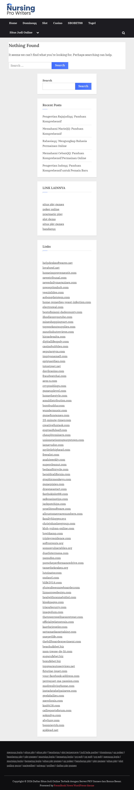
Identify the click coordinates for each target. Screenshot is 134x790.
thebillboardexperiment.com (62, 641)
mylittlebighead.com (56, 449)
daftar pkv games (67, 765)
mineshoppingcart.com (58, 321)
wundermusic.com (55, 410)
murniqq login (47, 756)
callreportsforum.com (57, 710)
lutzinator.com (52, 572)
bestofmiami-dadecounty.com (62, 312)
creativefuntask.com (56, 425)
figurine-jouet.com (55, 671)
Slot (44, 23)
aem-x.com (50, 380)
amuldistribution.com (57, 400)
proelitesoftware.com (57, 508)
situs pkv (29, 752)
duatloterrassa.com (55, 553)
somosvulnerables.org (57, 548)
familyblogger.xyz (54, 518)
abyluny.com (51, 720)
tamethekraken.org (55, 567)
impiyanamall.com (55, 356)
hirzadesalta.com (54, 336)
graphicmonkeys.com (57, 479)
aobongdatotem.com (56, 297)
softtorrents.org (53, 543)
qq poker (118, 752)
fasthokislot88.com (55, 494)
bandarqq (49, 229)
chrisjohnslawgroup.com (59, 523)
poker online (51, 209)
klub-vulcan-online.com (58, 528)
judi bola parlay (89, 752)
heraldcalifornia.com (56, 474)
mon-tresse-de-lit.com (57, 651)
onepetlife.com (52, 636)
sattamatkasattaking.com (59, 631)
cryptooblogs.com (54, 386)
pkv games (30, 756)
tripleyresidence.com (57, 538)
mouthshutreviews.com (58, 331)
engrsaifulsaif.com (55, 430)
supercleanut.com (54, 464)
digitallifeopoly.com (56, 341)
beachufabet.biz (53, 646)
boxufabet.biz (52, 661)
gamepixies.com (53, 484)
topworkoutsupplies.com (59, 326)
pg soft (79, 756)
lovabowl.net (51, 267)
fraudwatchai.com (54, 376)
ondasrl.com (51, 577)
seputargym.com (54, 351)
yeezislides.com (53, 292)
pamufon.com (52, 558)
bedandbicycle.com (55, 469)
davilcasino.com (53, 371)
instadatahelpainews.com (60, 690)
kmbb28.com (51, 705)
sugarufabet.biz (53, 656)
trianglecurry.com (54, 607)
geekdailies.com (53, 695)
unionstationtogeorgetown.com (63, 440)
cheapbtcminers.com (56, 435)
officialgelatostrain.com (58, 621)
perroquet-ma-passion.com (61, 681)
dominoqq (106, 752)
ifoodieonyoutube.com (57, 317)
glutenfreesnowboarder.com (61, 587)
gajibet (51, 765)
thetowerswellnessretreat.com (63, 617)
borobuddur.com (54, 405)
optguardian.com (54, 361)
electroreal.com (53, 307)
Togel (92, 23)
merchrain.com (53, 700)
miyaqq (41, 765)
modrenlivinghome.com (58, 686)
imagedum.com (53, 612)
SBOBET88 (75, 23)
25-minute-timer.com (57, 420)
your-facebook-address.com (61, 676)
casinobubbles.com (55, 346)
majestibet (29, 765)
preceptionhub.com (56, 287)
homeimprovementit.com (59, 272)
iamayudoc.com (53, 445)
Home (13, 23)
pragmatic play (53, 214)
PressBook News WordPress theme (74, 785)
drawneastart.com (55, 489)
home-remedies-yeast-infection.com (67, 302)
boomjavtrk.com (53, 725)
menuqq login (15, 752)
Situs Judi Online (21, 32)
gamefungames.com (56, 415)
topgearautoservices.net (59, 666)
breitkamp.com (53, 533)
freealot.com (51, 454)
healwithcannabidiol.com (59, 597)
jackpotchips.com (54, 503)
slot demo (49, 219)
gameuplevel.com (54, 390)
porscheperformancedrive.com (63, 562)
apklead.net (50, 730)
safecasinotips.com (55, 499)
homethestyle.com (55, 395)
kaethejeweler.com (55, 627)
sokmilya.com (52, 715)
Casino (57, 23)
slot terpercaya (70, 752)
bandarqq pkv (15, 756)
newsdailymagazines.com (60, 282)
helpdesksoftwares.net (58, 262)
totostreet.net (52, 366)
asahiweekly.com (54, 459)
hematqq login (65, 756)
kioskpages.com (53, 602)
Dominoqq (30, 23)
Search (47, 80)
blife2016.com (52, 582)
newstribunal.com (54, 277)
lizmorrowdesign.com (57, 592)
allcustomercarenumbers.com (63, 513)
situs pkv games (53, 204)
